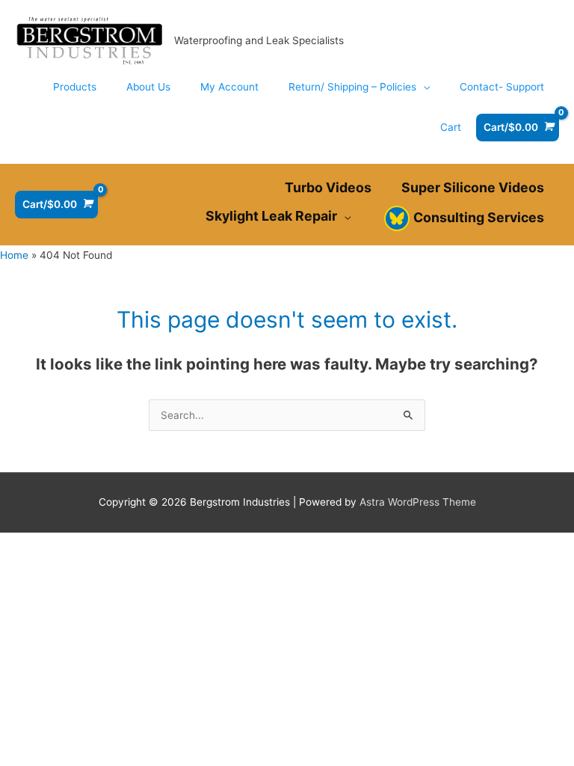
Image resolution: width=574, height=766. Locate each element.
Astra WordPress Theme (417, 502)
